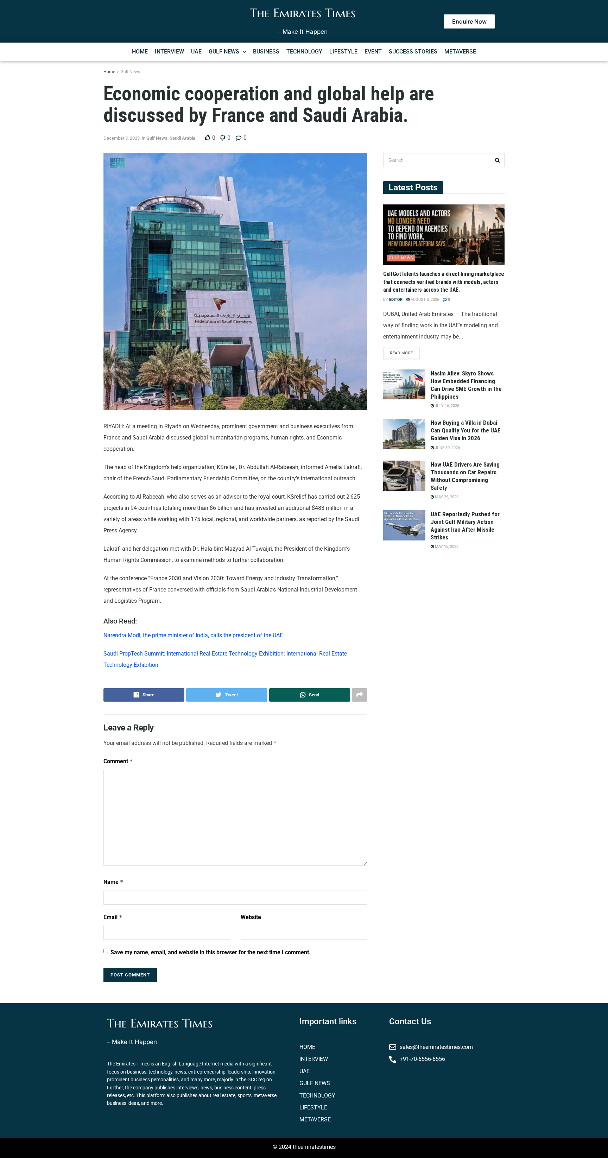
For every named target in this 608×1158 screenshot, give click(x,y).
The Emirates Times (302, 13)
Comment (118, 761)
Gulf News (130, 71)
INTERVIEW (169, 51)
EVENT (373, 51)
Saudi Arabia (182, 138)
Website (251, 917)
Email (112, 917)
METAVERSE (460, 51)
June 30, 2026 (447, 447)
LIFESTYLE (343, 51)
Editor (396, 299)
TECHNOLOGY (304, 51)
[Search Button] (497, 160)
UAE (196, 51)
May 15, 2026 (446, 546)
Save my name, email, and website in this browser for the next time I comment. (210, 952)
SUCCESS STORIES (413, 51)
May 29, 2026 (446, 497)
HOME (140, 51)
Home (109, 71)
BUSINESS (266, 51)
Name (113, 882)
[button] (227, 51)
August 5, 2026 (424, 299)
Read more (401, 353)
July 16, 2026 (446, 406)
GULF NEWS (224, 51)
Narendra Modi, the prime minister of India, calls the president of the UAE (193, 635)
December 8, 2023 (121, 138)
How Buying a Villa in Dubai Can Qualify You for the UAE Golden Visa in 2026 (466, 430)
